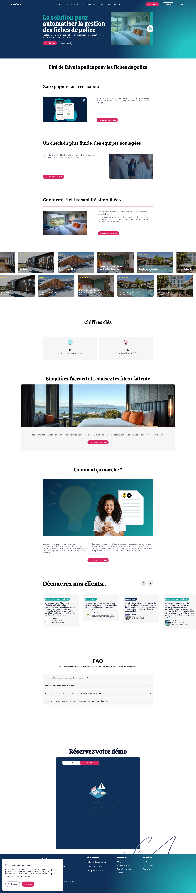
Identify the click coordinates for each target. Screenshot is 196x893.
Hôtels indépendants (96, 862)
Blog (119, 861)
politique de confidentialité (22, 876)
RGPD (72, 882)
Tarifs (101, 4)
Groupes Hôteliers (95, 871)
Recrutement (149, 865)
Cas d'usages (123, 865)
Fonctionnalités (89, 4)
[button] (54, 4)
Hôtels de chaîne (94, 866)
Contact (146, 869)
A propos (121, 873)
